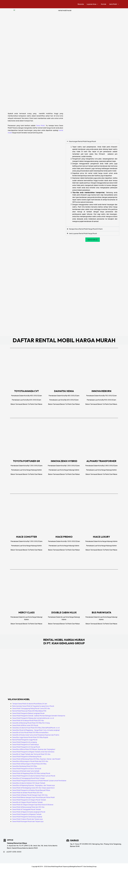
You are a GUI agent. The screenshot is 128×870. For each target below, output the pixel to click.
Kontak (103, 4)
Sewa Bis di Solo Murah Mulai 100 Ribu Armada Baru (30, 732)
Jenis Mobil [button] (113, 4)
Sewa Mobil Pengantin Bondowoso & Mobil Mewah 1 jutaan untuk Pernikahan (39, 781)
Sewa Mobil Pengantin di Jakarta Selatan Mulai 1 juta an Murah (33, 776)
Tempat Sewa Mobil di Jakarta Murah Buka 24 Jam (29, 704)
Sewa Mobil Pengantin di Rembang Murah (26, 756)
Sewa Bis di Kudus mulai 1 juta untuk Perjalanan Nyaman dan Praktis (35, 735)
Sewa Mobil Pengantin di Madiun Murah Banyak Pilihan (31, 790)
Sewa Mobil (40, 125)
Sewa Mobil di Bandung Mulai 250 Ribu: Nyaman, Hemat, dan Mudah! (36, 759)
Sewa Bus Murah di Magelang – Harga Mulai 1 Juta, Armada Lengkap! (36, 730)
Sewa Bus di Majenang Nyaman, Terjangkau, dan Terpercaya (33, 785)
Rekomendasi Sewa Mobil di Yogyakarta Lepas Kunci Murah (33, 706)
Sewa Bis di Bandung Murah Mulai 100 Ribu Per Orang (31, 723)
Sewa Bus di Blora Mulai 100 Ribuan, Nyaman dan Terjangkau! (33, 749)
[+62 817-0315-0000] (12, 852)
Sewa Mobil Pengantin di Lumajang (24, 742)
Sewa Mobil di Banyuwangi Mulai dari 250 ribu (28, 807)
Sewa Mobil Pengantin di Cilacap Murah (26, 747)
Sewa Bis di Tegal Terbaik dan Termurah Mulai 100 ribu (31, 754)
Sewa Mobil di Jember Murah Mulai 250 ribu (27, 793)
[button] (97, 4)
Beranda (81, 4)
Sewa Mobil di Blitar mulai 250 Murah (25, 725)
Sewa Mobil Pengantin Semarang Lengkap (27, 817)
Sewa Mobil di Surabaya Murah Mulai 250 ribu (28, 720)
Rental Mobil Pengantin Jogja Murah (24, 740)
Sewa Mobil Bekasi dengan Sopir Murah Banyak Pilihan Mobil (33, 797)
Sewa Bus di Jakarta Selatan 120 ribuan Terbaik (28, 783)
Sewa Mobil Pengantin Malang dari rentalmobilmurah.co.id (33, 718)
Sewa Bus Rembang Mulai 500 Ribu (24, 766)
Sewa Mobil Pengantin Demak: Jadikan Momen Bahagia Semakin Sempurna (38, 716)
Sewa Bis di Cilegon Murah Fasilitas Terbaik (27, 802)
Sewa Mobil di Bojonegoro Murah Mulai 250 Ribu (29, 764)
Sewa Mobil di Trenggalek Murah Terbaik (26, 809)
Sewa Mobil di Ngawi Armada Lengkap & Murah (28, 812)
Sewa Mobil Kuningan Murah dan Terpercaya (27, 821)
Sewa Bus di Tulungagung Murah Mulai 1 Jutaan (28, 778)
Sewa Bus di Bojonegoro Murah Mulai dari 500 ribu (30, 761)
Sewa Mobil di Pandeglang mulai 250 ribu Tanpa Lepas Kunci (33, 788)
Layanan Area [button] (91, 4)
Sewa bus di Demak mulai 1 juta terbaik (25, 771)
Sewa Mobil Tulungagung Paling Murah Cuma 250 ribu (31, 708)
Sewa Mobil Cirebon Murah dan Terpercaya (27, 819)
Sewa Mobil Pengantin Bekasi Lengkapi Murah (28, 713)
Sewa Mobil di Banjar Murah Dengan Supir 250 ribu (30, 795)
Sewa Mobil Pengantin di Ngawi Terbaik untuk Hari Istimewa (33, 752)
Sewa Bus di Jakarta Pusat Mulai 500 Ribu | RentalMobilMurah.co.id (36, 728)
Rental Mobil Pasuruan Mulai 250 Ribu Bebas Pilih (29, 711)
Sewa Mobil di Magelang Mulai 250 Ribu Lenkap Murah (31, 773)
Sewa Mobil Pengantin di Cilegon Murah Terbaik (29, 800)
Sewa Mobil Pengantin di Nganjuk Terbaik (26, 814)
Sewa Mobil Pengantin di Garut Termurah (26, 768)
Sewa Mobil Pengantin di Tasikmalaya (25, 744)
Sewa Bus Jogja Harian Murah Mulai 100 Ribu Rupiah (30, 737)
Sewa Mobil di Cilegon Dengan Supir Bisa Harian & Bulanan (32, 805)
